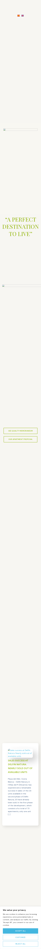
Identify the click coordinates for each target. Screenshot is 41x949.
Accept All (20, 931)
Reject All (20, 944)
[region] (20, 927)
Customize (20, 937)
